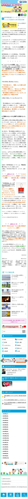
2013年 (5, 442)
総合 (5, 339)
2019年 (5, 429)
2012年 (5, 444)
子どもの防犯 (19, 339)
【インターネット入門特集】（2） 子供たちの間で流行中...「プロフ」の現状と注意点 (7, 263)
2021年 (5, 424)
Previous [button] (2, 361)
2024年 (5, 418)
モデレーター (10, 374)
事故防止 (19, 345)
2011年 (5, 447)
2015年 (6, 438)
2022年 (5, 422)
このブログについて (11, 372)
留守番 (5, 342)
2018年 (5, 431)
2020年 (5, 427)
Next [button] (26, 361)
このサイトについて (6, 478)
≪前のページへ (4, 258)
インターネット (7, 345)
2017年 (6, 433)
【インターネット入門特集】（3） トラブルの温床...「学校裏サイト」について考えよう (20, 263)
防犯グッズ (19, 348)
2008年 (5, 453)
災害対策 (6, 348)
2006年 (6, 458)
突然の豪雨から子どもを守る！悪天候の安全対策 (15, 396)
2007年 (5, 455)
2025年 (5, 416)
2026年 (5, 413)
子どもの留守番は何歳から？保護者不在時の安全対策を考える (15, 403)
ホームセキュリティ (6, 483)
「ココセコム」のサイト (8, 246)
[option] (14, 360)
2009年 (5, 451)
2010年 (5, 449)
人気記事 (6, 351)
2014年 (6, 440)
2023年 (5, 420)
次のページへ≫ (23, 258)
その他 (18, 351)
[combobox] (13, 331)
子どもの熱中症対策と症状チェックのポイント (15, 399)
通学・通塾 (19, 342)
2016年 (6, 435)
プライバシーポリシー (6, 481)
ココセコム (6, 183)
